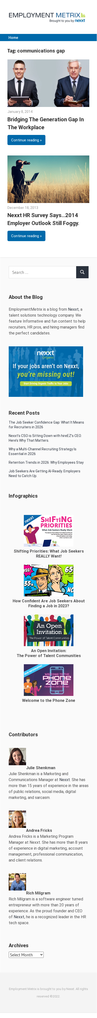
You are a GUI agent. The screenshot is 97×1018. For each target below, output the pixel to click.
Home (13, 38)
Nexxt (73, 309)
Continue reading (25, 140)
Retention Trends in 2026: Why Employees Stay (46, 462)
